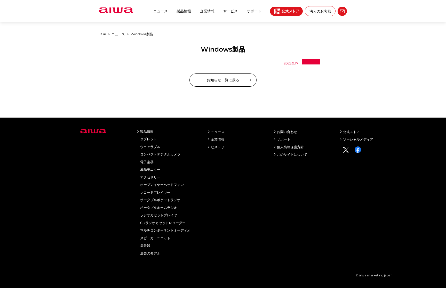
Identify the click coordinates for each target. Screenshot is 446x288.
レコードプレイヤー (155, 192)
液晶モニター (150, 169)
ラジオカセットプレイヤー (160, 215)
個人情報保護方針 (290, 147)
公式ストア (351, 132)
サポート (283, 139)
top (102, 34)
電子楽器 (147, 162)
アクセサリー (150, 177)
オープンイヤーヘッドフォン (162, 185)
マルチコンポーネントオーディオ (165, 230)
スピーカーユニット (155, 238)
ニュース (160, 11)
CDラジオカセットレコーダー (163, 223)
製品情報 (184, 11)
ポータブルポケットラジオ (160, 200)
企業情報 (207, 11)
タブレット (148, 139)
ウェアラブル (150, 147)
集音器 (145, 245)
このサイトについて (292, 154)
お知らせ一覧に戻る (223, 80)
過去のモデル (150, 253)
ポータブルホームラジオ (158, 207)
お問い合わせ (287, 132)
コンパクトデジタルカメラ (160, 154)
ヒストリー (219, 147)
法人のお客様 (320, 11)
